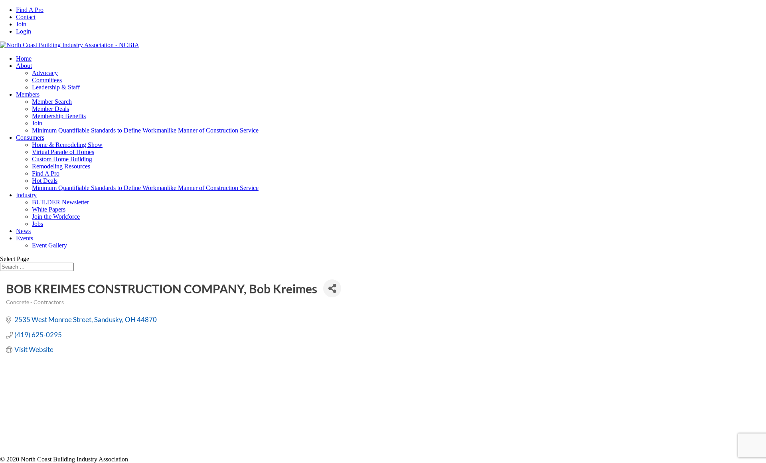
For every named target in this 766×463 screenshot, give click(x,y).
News (23, 231)
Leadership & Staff (56, 87)
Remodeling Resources (61, 166)
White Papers (48, 209)
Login (23, 31)
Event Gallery (49, 245)
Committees (47, 80)
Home (24, 58)
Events (24, 238)
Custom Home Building (62, 159)
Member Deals (50, 108)
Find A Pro (29, 9)
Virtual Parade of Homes (63, 151)
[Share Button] (332, 288)
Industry (26, 195)
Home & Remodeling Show (67, 144)
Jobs (37, 223)
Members (27, 94)
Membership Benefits (59, 116)
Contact (26, 17)
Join (21, 24)
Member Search (52, 101)
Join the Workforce (56, 216)
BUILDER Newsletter (60, 202)
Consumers (30, 137)
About (24, 65)
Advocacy (45, 72)
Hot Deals (44, 180)
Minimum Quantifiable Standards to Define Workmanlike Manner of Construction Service (145, 130)
